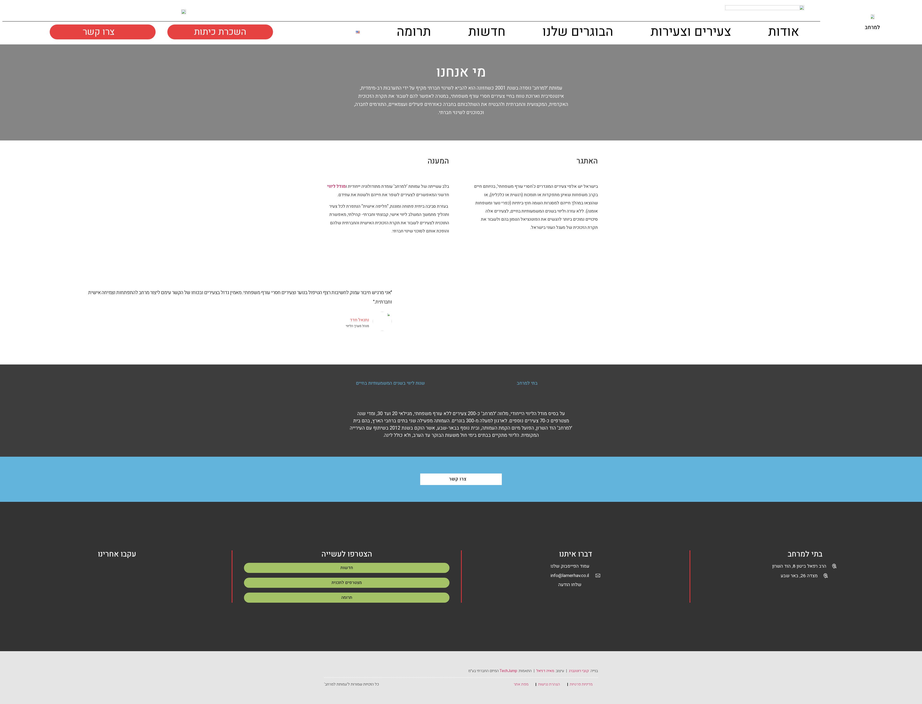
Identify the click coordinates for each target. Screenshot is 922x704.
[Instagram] (37, 11)
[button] (333, 33)
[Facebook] (106, 570)
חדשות (486, 31)
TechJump (508, 671)
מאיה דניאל (545, 671)
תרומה (414, 31)
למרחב (872, 27)
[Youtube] (50, 11)
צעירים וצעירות (690, 31)
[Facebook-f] (23, 11)
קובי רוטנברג (579, 671)
